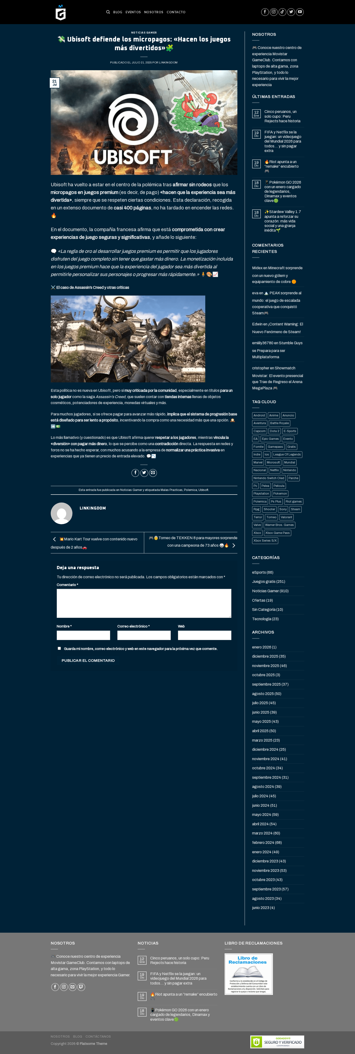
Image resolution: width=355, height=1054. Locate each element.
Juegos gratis (264, 581)
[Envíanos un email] (73, 987)
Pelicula (279, 486)
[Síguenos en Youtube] (300, 12)
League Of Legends (287, 454)
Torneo (271, 517)
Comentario (67, 585)
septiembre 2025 (266, 684)
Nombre (64, 626)
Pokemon (280, 493)
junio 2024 (261, 805)
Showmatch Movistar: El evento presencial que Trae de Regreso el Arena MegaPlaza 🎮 (277, 378)
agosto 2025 (263, 694)
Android (259, 415)
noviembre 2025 (265, 666)
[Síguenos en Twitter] (291, 12)
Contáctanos (98, 1036)
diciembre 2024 (265, 749)
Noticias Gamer (144, 32)
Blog (117, 12)
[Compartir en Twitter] (144, 473)
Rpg (256, 509)
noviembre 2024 (265, 759)
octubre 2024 (263, 768)
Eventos (133, 12)
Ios (267, 454)
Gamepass (275, 446)
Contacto (176, 12)
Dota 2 (274, 431)
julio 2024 (260, 796)
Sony (283, 509)
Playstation (261, 493)
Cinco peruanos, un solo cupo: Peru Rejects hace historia (282, 116)
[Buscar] (108, 12)
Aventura (260, 423)
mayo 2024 (261, 815)
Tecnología (261, 619)
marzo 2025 (262, 740)
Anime (273, 415)
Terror (258, 517)
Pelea (265, 486)
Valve (257, 525)
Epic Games (270, 439)
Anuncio (288, 415)
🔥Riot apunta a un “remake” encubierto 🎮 (281, 166)
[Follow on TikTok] (282, 12)
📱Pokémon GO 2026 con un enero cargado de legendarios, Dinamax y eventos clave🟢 (282, 191)
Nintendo (289, 470)
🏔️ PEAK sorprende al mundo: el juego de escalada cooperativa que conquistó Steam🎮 (276, 303)
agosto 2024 (263, 787)
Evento (288, 439)
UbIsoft (203, 490)
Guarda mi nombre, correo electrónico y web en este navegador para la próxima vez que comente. (141, 649)
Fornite (258, 446)
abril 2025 (260, 731)
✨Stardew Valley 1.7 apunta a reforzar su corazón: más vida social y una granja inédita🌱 (282, 221)
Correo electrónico (133, 626)
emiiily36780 (262, 343)
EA (256, 439)
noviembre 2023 (265, 870)
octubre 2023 (263, 880)
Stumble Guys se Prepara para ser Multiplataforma (277, 350)
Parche (293, 478)
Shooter (269, 509)
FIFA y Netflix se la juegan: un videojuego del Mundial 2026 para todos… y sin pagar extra (282, 141)
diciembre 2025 (265, 656)
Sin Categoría (264, 609)
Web (181, 626)
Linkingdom (168, 62)
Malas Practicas (172, 490)
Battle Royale (279, 423)
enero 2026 (261, 647)
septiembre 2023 (266, 889)
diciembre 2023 (265, 861)
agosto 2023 (263, 898)
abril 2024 (260, 824)
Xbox (257, 533)
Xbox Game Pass (277, 533)
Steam (295, 509)
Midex (257, 268)
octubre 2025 (263, 675)
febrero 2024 (263, 842)
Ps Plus (276, 501)
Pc (255, 486)
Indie (257, 454)
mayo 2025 (261, 721)
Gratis (291, 446)
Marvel (258, 462)
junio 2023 (260, 908)
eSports (259, 572)
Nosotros (153, 12)
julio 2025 (260, 703)
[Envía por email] (153, 473)
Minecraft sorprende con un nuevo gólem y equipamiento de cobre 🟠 (277, 275)
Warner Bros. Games (279, 525)
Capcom (260, 431)
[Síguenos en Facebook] (265, 12)
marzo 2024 (262, 833)
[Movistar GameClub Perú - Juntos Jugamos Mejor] (75, 12)
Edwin (257, 324)
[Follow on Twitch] (81, 987)
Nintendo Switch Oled (269, 478)
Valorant (286, 517)
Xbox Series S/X (265, 540)
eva (255, 293)
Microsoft (273, 462)
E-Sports (290, 431)
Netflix (274, 470)
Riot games (294, 501)
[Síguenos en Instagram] (274, 12)
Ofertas (258, 600)
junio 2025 (260, 712)
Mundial (289, 462)
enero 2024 (261, 852)
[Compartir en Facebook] (135, 473)
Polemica (190, 490)
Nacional (260, 470)
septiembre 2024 (266, 777)
